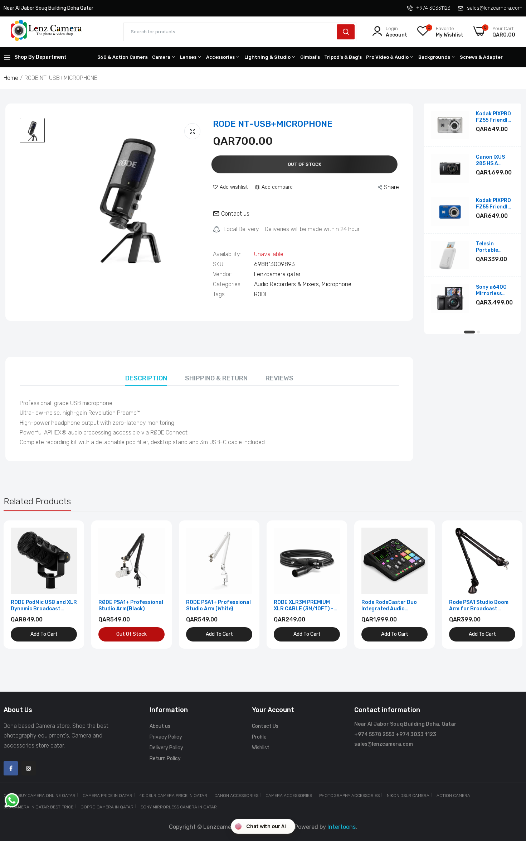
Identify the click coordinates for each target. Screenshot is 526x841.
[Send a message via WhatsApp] (12, 800)
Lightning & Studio (268, 57)
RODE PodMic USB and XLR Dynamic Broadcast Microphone (44, 605)
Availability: (227, 254)
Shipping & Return (216, 378)
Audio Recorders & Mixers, (288, 284)
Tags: (219, 294)
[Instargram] (28, 768)
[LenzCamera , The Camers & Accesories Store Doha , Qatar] (46, 32)
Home (11, 78)
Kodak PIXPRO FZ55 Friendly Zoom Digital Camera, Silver (494, 117)
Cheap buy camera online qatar (40, 795)
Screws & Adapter (481, 57)
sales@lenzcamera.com (494, 8)
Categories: (227, 284)
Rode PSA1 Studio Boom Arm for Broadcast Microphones (478, 605)
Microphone (336, 284)
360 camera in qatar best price (38, 806)
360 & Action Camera (122, 57)
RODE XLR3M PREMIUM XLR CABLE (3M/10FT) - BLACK (303, 605)
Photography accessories (349, 795)
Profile (259, 737)
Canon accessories (236, 795)
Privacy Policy (166, 737)
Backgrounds (434, 57)
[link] (70, 534)
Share (391, 187)
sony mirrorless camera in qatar (179, 806)
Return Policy (165, 758)
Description (146, 378)
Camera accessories (289, 795)
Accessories (221, 57)
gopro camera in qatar (107, 806)
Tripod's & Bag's (343, 57)
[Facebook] (11, 768)
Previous (21, 584)
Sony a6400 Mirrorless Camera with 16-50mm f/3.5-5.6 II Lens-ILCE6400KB (492, 290)
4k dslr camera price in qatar (173, 795)
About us (160, 726)
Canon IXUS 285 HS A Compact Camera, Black (494, 160)
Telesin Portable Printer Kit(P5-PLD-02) (494, 247)
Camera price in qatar (107, 795)
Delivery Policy (166, 748)
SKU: (218, 264)
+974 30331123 (433, 8)
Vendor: (222, 274)
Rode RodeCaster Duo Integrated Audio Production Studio (389, 605)
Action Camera (453, 795)
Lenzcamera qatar (277, 274)
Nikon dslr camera (408, 795)
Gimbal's (310, 57)
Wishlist (260, 748)
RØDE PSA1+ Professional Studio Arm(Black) (130, 605)
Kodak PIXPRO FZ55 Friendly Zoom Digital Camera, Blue (493, 203)
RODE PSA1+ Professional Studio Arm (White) (218, 605)
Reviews (279, 378)
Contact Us (265, 726)
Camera (161, 57)
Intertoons (341, 826)
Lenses (189, 57)
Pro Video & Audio (388, 57)
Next (504, 584)
